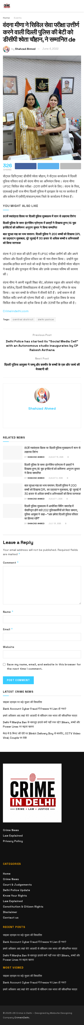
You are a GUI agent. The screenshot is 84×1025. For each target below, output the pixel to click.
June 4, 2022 (50, 48)
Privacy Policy (13, 841)
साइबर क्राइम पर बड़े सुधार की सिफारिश (22, 702)
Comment (11, 562)
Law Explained (13, 835)
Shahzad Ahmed (25, 48)
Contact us (10, 917)
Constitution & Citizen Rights (23, 906)
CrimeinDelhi (21, 1017)
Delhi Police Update (16, 890)
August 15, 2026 (55, 457)
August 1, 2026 (55, 498)
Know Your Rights (15, 895)
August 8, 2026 (55, 478)
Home (6, 17)
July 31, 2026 (54, 523)
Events (18, 17)
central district (23, 319)
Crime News (11, 830)
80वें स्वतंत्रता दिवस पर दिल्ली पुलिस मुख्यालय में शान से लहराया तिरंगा (39, 216)
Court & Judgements (17, 884)
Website (8, 647)
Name (8, 612)
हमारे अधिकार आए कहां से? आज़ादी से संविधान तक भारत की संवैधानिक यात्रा (40, 715)
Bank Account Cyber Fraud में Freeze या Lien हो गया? (34, 708)
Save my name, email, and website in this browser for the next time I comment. (44, 666)
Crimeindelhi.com (16, 311)
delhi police (46, 319)
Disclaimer (10, 912)
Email (8, 629)
